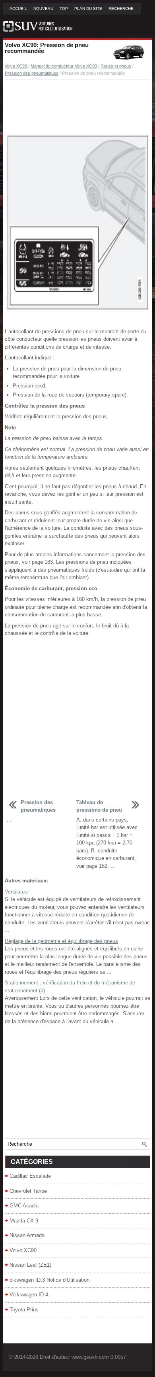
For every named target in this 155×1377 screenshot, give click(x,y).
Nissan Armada (27, 1235)
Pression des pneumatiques (31, 73)
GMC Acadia (24, 1206)
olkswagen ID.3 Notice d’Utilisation (49, 1280)
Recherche (121, 8)
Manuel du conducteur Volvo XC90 (64, 66)
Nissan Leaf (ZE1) (30, 1265)
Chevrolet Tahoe (28, 1191)
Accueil (18, 8)
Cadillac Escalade (30, 1176)
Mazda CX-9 (24, 1221)
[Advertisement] (77, 107)
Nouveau (43, 8)
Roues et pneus (116, 66)
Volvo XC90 (16, 66)
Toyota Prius (24, 1310)
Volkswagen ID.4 (29, 1295)
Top (64, 8)
